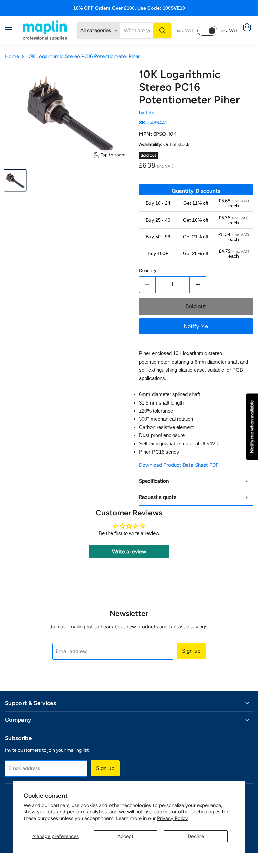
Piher (151, 113)
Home (12, 56)
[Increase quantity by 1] (198, 284)
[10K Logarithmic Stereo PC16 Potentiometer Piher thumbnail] (15, 180)
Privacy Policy (172, 818)
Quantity (147, 270)
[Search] (162, 30)
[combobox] (136, 30)
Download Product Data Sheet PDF (178, 465)
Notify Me (196, 326)
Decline (196, 836)
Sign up (191, 651)
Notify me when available (252, 426)
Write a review (129, 551)
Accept (125, 836)
